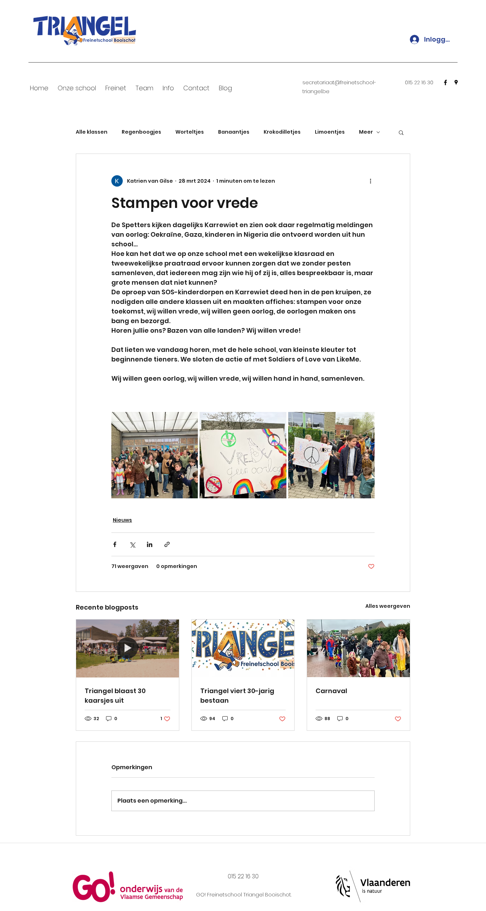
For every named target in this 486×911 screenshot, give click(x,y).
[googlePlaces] (456, 82)
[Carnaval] (358, 648)
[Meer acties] (370, 181)
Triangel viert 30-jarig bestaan (237, 695)
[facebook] (445, 82)
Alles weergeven (387, 606)
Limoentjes (330, 132)
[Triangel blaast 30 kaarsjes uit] (127, 648)
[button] (401, 132)
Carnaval (331, 690)
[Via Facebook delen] (114, 544)
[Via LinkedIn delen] (149, 544)
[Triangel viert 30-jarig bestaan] (243, 648)
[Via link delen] (167, 544)
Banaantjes (233, 132)
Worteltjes (189, 132)
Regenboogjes (141, 132)
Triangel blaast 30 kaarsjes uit (115, 695)
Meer (366, 132)
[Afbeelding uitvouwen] (154, 455)
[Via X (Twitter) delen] (132, 544)
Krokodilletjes (282, 132)
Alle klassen (91, 132)
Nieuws (122, 520)
